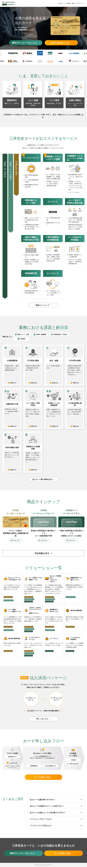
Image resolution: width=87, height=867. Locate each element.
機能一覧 (74, 3)
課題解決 (68, 3)
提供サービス (62, 3)
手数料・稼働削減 (41, 334)
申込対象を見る (42, 553)
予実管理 (22, 338)
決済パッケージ (81, 3)
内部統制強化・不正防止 (60, 334)
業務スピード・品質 (23, 334)
